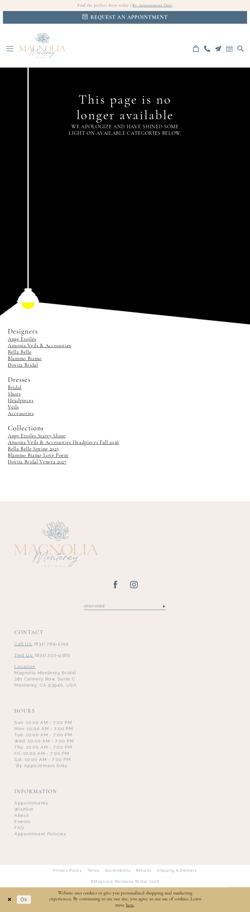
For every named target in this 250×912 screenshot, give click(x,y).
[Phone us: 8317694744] (207, 48)
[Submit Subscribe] (164, 606)
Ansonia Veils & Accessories (39, 345)
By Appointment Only (152, 5)
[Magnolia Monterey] (42, 45)
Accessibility (118, 870)
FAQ (19, 827)
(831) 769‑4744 (41, 643)
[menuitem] (10, 48)
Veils (13, 407)
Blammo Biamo (25, 358)
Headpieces (21, 400)
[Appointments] (229, 48)
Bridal (14, 387)
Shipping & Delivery (177, 870)
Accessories (21, 413)
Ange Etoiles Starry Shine (37, 436)
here (130, 905)
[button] (10, 48)
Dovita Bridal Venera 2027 (37, 462)
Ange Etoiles (22, 339)
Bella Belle (20, 352)
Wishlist (24, 809)
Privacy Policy (67, 870)
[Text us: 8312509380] (218, 48)
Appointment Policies (40, 833)
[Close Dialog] (10, 899)
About (21, 815)
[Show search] (240, 48)
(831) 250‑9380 (42, 655)
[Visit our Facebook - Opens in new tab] (115, 584)
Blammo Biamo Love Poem (38, 455)
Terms (94, 870)
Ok (24, 899)
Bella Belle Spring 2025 (33, 449)
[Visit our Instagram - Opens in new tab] (134, 584)
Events (22, 821)
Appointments (31, 803)
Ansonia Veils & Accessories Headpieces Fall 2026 (63, 442)
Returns (144, 870)
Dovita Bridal (23, 365)
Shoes (14, 394)
